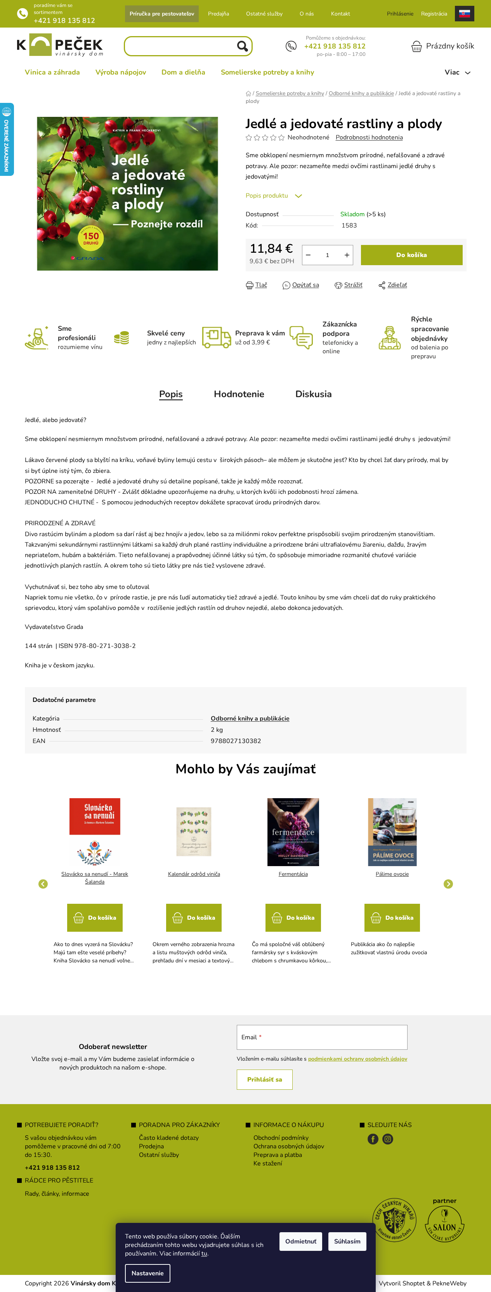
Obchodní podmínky (281, 1138)
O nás (307, 13)
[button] (95, 930)
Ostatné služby (264, 13)
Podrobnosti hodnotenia (369, 137)
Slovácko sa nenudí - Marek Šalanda (94, 878)
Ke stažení (267, 1163)
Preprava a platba (277, 1155)
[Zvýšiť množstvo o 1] (347, 255)
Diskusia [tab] (313, 394)
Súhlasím (347, 1241)
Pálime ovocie (392, 874)
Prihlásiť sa (264, 1079)
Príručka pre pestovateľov (162, 13)
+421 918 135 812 (64, 20)
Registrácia (434, 13)
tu (204, 1253)
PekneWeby (449, 1283)
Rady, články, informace (57, 1194)
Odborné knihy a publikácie (250, 718)
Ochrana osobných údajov (288, 1146)
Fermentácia (293, 874)
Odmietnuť (300, 1241)
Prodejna (151, 1146)
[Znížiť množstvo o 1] (308, 255)
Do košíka (411, 255)
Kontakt (340, 13)
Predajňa (218, 13)
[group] (95, 884)
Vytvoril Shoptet (402, 1283)
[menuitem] (52, 72)
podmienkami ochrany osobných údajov (357, 1059)
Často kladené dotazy (169, 1138)
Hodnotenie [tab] (239, 394)
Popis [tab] (171, 394)
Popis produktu (267, 195)
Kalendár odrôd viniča (194, 874)
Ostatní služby (159, 1155)
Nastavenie (148, 1273)
